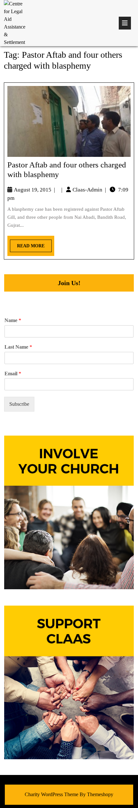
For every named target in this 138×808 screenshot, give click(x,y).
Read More (27, 244)
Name (12, 320)
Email (12, 373)
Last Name (18, 347)
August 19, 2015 (32, 190)
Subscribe (19, 404)
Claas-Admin (87, 190)
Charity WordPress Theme (51, 794)
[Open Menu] (125, 23)
